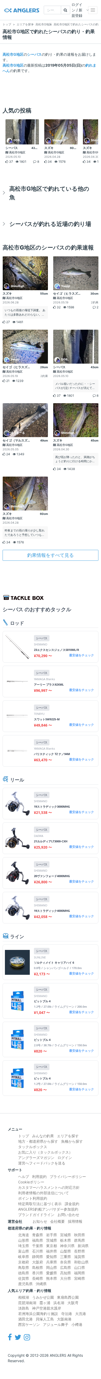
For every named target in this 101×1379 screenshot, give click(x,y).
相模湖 (23, 1297)
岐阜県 (23, 1256)
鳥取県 (23, 1267)
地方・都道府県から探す (38, 1141)
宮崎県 (79, 1278)
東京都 (51, 1245)
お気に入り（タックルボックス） (45, 1152)
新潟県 (83, 1245)
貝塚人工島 (45, 1319)
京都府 (23, 1262)
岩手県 (51, 1235)
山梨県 (65, 1251)
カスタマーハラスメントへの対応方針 (49, 1187)
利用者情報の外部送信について (43, 1193)
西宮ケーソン (29, 1324)
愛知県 (51, 1256)
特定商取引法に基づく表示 (40, 1204)
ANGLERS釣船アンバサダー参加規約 (48, 1209)
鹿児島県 (25, 1284)
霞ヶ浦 (44, 1302)
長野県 (79, 1251)
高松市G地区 (13, 54)
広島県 (65, 1267)
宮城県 (65, 1235)
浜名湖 (58, 1302)
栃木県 (65, 1240)
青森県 (37, 1235)
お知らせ (40, 1221)
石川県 (37, 1251)
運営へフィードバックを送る (41, 1163)
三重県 (65, 1256)
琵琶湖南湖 (27, 1302)
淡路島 (23, 1308)
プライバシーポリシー (68, 1176)
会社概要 (57, 1221)
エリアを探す (68, 1136)
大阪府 (37, 1262)
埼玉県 (23, 1245)
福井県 (51, 1251)
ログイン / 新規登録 (76, 10)
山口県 (79, 1267)
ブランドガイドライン (36, 1214)
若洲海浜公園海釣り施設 (38, 1313)
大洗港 (80, 1313)
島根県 (37, 1267)
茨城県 (51, 1240)
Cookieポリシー (31, 1182)
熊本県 (51, 1278)
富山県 (23, 1251)
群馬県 (79, 1240)
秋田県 (79, 1235)
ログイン (64, 1157)
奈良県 (65, 1262)
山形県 (23, 1240)
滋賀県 (79, 1256)
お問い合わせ (68, 1214)
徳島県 (23, 1273)
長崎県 (37, 1278)
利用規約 (39, 1176)
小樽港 (76, 1324)
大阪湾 (72, 1302)
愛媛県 (51, 1273)
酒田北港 (25, 1319)
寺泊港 (66, 1313)
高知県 (65, 1273)
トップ (23, 1136)
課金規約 (72, 1204)
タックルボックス (32, 1147)
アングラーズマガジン (36, 1157)
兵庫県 (51, 1262)
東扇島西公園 (68, 1297)
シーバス (34, 54)
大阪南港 (64, 1319)
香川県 (37, 1273)
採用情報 (75, 1221)
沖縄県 (41, 1284)
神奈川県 (67, 1245)
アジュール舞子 (55, 1324)
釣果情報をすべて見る (50, 555)
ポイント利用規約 (32, 1198)
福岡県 (79, 1273)
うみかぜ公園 (43, 1297)
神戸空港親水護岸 (46, 1308)
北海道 (23, 1235)
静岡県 (37, 1256)
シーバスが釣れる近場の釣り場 (50, 223)
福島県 (37, 1240)
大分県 (65, 1278)
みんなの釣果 (43, 1136)
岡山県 (51, 1267)
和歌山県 (81, 1262)
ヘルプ (23, 1176)
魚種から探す (72, 1141)
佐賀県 (23, 1278)
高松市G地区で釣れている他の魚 (49, 193)
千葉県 (37, 1245)
